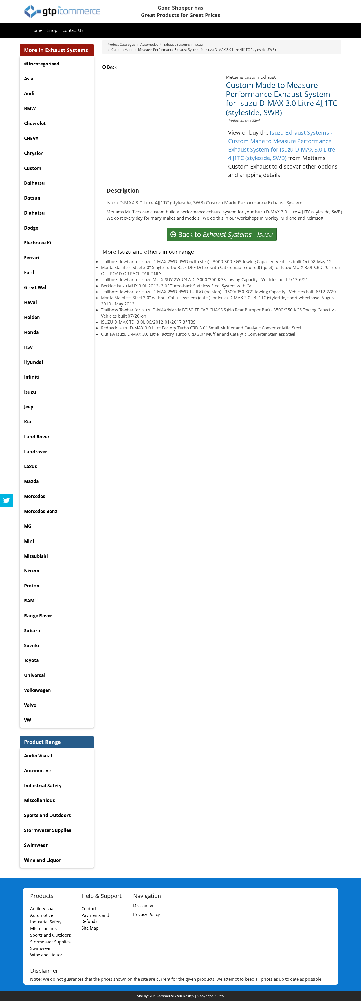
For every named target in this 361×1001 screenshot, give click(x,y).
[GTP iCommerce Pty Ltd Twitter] (6, 500)
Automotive (37, 771)
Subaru (32, 631)
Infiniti (31, 377)
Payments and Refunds (95, 918)
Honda (31, 332)
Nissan (31, 571)
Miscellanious (39, 800)
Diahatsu (34, 213)
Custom (32, 168)
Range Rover (38, 616)
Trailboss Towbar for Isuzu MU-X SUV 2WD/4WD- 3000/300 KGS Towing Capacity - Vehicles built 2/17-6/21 (204, 279)
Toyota (31, 660)
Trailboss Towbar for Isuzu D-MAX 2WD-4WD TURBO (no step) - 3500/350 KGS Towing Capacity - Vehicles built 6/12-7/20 (218, 291)
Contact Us (72, 30)
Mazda (31, 481)
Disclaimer (143, 905)
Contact (89, 908)
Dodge (31, 228)
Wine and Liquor (42, 860)
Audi (29, 93)
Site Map (90, 928)
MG (28, 526)
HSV (28, 347)
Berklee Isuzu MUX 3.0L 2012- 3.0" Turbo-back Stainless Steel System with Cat (177, 286)
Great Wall (36, 287)
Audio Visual (38, 756)
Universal (34, 675)
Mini (29, 541)
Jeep (28, 407)
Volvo (30, 705)
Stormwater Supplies (47, 830)
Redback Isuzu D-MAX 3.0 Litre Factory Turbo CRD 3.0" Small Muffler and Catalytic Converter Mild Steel (201, 328)
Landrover (35, 452)
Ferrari (31, 258)
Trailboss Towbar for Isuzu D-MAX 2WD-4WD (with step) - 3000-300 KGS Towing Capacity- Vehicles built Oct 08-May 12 (216, 261)
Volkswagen (37, 690)
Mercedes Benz (40, 511)
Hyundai (33, 362)
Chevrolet (35, 123)
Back (111, 67)
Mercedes (34, 496)
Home (36, 30)
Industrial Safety (42, 786)
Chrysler (33, 153)
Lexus (30, 466)
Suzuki (31, 645)
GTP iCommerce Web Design (171, 995)
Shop (52, 30)
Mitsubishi (36, 556)
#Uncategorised (41, 64)
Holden (32, 317)
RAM (29, 601)
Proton (31, 586)
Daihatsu (34, 183)
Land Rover (36, 437)
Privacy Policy (146, 914)
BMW (30, 108)
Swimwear (36, 845)
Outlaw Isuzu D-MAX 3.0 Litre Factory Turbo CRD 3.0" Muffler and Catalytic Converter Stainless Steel (198, 334)
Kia (27, 422)
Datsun (32, 198)
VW (27, 720)
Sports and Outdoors (47, 815)
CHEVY (31, 138)
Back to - (224, 234)
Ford (29, 272)
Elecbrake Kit (38, 243)
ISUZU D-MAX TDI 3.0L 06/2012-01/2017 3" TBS (148, 322)
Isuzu (30, 392)
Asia (29, 79)
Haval (30, 302)
